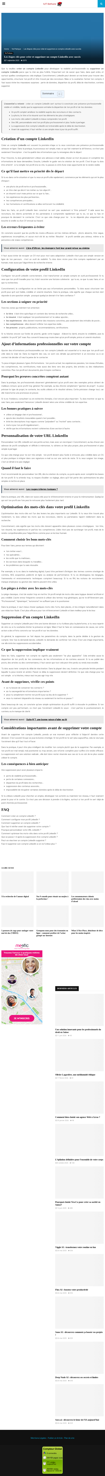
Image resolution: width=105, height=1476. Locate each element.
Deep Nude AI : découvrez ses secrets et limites (76, 1377)
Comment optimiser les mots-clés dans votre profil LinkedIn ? (29, 833)
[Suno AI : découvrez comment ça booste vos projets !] (79, 1312)
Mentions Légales (38, 1438)
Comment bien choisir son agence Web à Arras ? (77, 1117)
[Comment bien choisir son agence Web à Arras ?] (79, 1097)
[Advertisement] (79, 961)
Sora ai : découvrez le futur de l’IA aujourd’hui (77, 1420)
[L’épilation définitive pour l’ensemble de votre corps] (79, 1140)
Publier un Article (55, 1438)
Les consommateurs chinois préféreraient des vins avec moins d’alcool (85, 898)
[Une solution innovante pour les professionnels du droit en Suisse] (79, 1010)
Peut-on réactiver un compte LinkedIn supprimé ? (23, 840)
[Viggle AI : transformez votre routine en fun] (79, 1228)
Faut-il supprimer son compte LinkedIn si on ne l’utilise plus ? (28, 844)
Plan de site (69, 1438)
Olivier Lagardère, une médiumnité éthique (75, 1075)
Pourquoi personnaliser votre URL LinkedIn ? (21, 830)
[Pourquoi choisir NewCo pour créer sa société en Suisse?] (79, 1182)
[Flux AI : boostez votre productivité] (79, 1270)
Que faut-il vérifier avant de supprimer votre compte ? (25, 826)
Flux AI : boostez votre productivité (71, 1290)
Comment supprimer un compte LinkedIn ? (20, 823)
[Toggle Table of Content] (58, 94)
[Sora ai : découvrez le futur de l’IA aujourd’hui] (79, 1400)
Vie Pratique (9, 53)
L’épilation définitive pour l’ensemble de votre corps (79, 1159)
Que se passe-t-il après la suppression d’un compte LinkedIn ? (29, 837)
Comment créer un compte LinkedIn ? (18, 816)
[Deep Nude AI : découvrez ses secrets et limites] (79, 1358)
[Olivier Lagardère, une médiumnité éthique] (79, 1055)
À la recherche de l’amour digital (15, 896)
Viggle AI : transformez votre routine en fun (75, 1247)
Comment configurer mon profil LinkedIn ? (20, 819)
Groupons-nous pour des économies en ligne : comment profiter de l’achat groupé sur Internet (52, 933)
